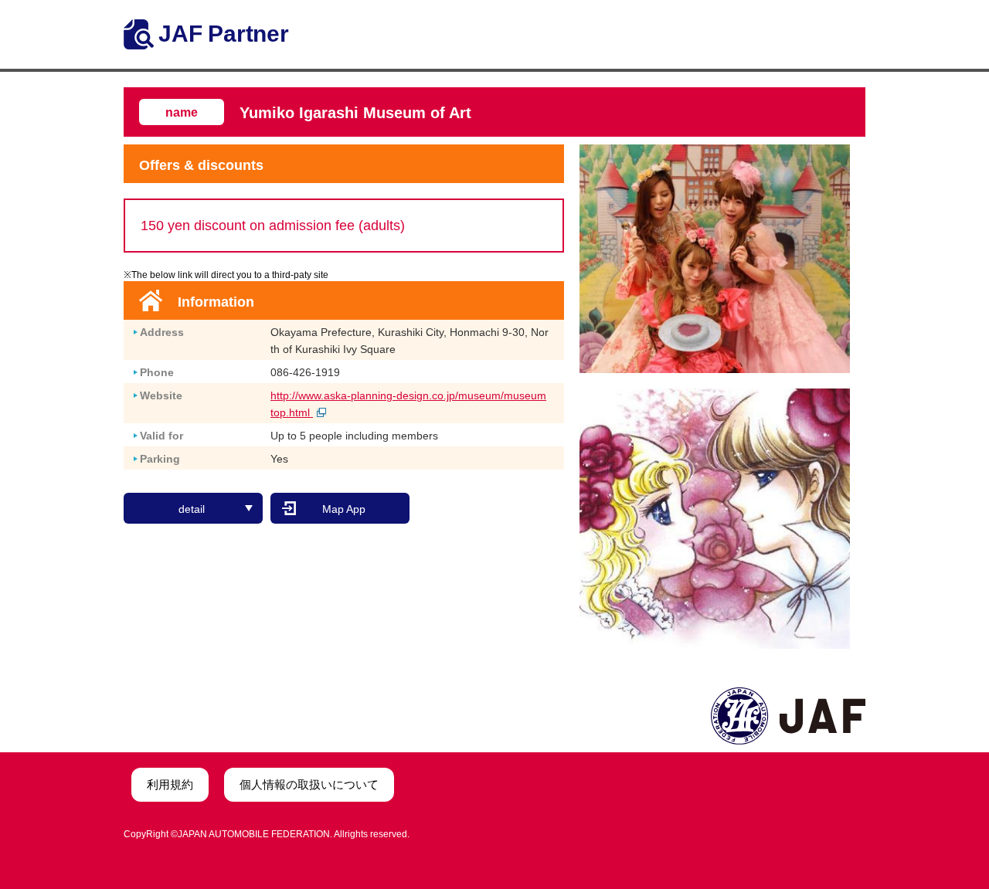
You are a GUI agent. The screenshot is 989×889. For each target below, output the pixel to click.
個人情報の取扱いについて (309, 784)
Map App (343, 509)
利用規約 (170, 784)
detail (191, 509)
